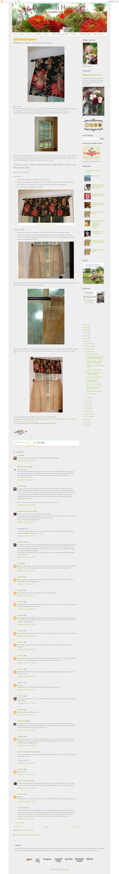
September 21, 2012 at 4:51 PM (26, 774)
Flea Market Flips (85, 34)
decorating (29, 445)
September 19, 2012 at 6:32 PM (26, 584)
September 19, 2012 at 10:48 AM (26, 536)
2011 (86, 419)
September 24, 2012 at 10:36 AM (26, 788)
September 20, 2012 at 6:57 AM (26, 624)
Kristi (19, 455)
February (89, 413)
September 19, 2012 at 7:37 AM (26, 460)
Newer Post (17, 827)
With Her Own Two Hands (93, 384)
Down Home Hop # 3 (70, 419)
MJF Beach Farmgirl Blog (60, 34)
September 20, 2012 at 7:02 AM (26, 689)
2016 (86, 330)
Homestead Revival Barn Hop (27, 421)
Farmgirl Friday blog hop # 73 (94, 391)
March (88, 411)
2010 (86, 422)
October (88, 349)
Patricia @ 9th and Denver (25, 511)
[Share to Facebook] (42, 442)
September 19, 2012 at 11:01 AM (26, 557)
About (22, 34)
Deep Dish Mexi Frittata (92, 354)
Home (15, 34)
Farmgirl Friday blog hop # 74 (94, 377)
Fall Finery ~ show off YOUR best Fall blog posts (98, 204)
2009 (86, 425)
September (89, 351)
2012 (86, 341)
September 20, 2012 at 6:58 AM (26, 636)
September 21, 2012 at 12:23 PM (26, 730)
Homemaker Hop (49, 419)
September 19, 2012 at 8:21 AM (26, 480)
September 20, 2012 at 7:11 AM (26, 703)
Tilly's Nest (20, 696)
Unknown (20, 590)
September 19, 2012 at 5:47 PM (26, 570)
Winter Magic (95, 176)
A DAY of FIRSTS (91, 394)
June (87, 403)
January (88, 416)
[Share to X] (41, 442)
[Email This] (37, 442)
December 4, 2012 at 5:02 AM (25, 818)
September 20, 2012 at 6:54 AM (26, 595)
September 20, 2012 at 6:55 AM (26, 609)
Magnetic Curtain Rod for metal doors (46, 224)
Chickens (73, 34)
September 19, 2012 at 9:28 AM (26, 522)
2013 (86, 338)
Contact (46, 34)
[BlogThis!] (39, 442)
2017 (86, 327)
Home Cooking (98, 34)
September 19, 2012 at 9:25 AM (26, 505)
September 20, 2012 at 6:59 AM (26, 649)
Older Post (75, 827)
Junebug (19, 486)
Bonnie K (20, 577)
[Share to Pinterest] (44, 442)
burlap (19, 445)
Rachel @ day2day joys (24, 780)
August (88, 397)
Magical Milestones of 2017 (92, 75)
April (88, 408)
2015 (86, 333)
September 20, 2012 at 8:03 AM (26, 714)
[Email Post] (34, 442)
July (87, 400)
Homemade (35, 445)
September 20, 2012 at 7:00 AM (26, 663)
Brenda (19, 563)
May (87, 405)
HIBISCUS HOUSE (23, 467)
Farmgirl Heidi (21, 721)
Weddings (38, 34)
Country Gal (21, 542)
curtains (24, 445)
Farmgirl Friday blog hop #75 (94, 370)
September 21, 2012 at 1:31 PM (26, 763)
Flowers (29, 34)
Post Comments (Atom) (27, 830)
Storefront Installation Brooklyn (26, 752)
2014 (86, 335)
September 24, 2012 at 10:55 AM (26, 801)
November (89, 346)
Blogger (67, 869)
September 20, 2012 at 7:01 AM (26, 676)
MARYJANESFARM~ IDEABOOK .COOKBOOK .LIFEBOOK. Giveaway (98, 224)
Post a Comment (20, 822)
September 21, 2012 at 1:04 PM (26, 745)
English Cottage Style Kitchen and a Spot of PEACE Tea (98, 186)
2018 (86, 325)
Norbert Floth (21, 807)
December (89, 343)
